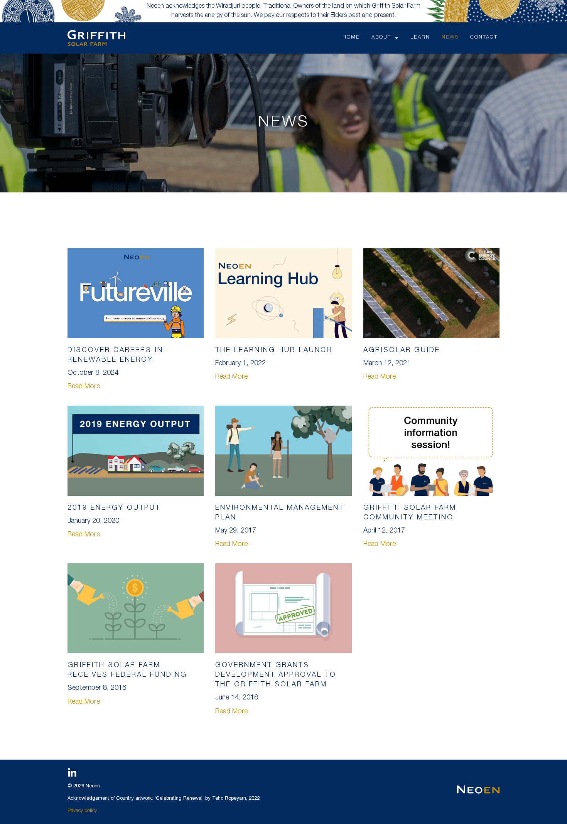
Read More (84, 386)
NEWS (450, 37)
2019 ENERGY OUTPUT (114, 508)
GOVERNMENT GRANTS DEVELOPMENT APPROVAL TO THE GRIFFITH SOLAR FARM (275, 675)
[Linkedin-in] (72, 773)
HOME (351, 37)
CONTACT (484, 37)
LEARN (420, 37)
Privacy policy (82, 811)
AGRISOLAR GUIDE (401, 350)
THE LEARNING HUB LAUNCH (273, 350)
